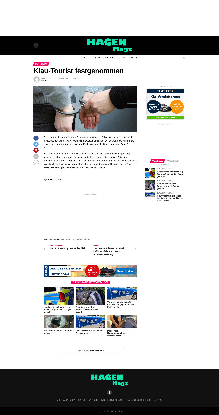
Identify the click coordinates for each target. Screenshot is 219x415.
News (98, 58)
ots (46, 81)
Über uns (158, 400)
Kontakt (82, 400)
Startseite (86, 58)
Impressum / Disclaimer (112, 400)
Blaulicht (109, 58)
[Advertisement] (109, 18)
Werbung (93, 400)
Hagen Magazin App (65, 400)
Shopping (133, 58)
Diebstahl (78, 239)
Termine (121, 58)
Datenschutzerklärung (139, 400)
